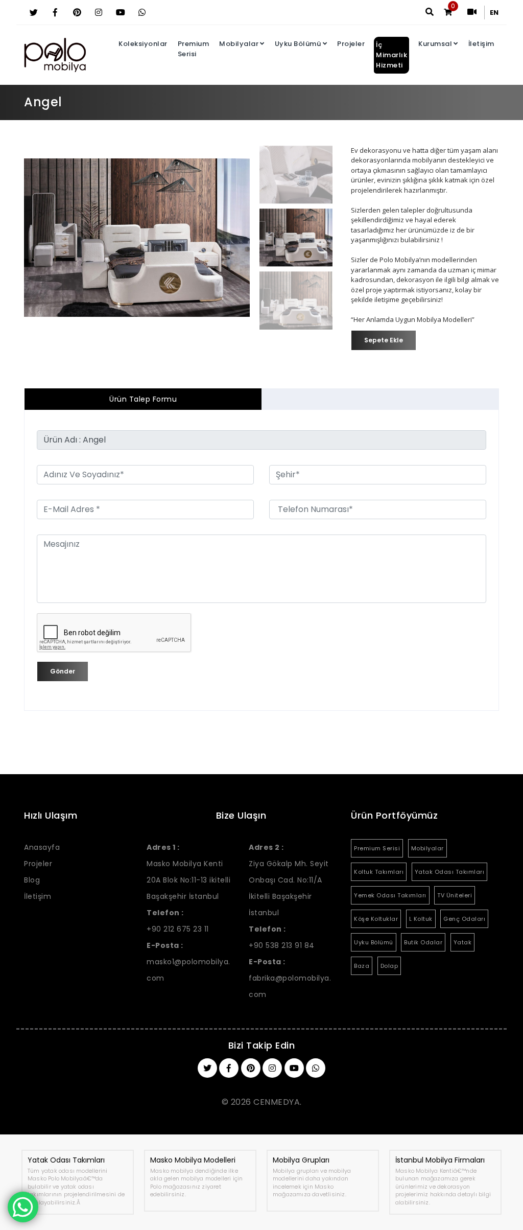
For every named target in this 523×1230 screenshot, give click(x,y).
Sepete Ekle (383, 340)
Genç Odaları (464, 919)
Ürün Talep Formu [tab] (143, 399)
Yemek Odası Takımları (390, 895)
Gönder (62, 671)
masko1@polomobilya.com (188, 961)
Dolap (389, 966)
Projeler (351, 44)
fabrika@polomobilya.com (290, 978)
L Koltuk (421, 919)
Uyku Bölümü (298, 44)
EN (494, 12)
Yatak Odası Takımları (450, 872)
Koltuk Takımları (378, 872)
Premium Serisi (193, 49)
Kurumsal (435, 44)
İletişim (481, 44)
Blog (32, 880)
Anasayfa (42, 847)
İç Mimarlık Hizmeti (391, 55)
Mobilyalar (238, 44)
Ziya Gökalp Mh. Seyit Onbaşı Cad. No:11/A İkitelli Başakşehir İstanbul (289, 880)
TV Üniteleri (454, 895)
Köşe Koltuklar (376, 919)
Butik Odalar (423, 942)
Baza (361, 966)
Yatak (463, 942)
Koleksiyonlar (143, 44)
